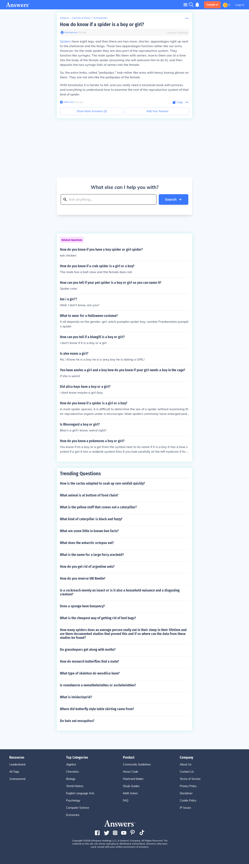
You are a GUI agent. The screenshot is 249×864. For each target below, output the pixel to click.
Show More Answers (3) (92, 111)
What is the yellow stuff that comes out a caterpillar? (98, 507)
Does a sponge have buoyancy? (82, 606)
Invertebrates (100, 17)
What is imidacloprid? (76, 697)
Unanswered (17, 779)
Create (210, 4)
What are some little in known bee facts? (89, 531)
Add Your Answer (157, 111)
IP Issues (185, 807)
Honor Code (130, 771)
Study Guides (131, 786)
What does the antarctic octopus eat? (87, 543)
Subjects (64, 17)
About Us (185, 764)
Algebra (71, 764)
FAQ (125, 800)
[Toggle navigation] (185, 4)
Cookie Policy (188, 800)
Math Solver (130, 793)
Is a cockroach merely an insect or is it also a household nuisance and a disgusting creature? (120, 592)
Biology (70, 779)
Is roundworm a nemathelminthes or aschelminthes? (98, 685)
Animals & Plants (81, 17)
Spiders (65, 41)
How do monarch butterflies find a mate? (89, 661)
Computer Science (77, 807)
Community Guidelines (137, 764)
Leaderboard (17, 764)
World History (74, 786)
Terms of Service (190, 779)
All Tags (14, 771)
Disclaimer (186, 793)
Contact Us (187, 771)
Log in (239, 5)
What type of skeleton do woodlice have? (90, 673)
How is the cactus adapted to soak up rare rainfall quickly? (102, 483)
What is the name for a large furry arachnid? (92, 555)
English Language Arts (80, 793)
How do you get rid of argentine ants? (87, 566)
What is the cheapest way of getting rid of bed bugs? (98, 618)
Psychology (73, 800)
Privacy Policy (188, 786)
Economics (72, 815)
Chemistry (72, 771)
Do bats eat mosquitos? (77, 721)
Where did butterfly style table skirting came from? (97, 709)
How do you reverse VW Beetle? (82, 578)
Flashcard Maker (133, 779)
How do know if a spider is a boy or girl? (102, 24)
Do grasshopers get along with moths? (88, 649)
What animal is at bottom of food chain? (89, 495)
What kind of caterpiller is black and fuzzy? (91, 519)
